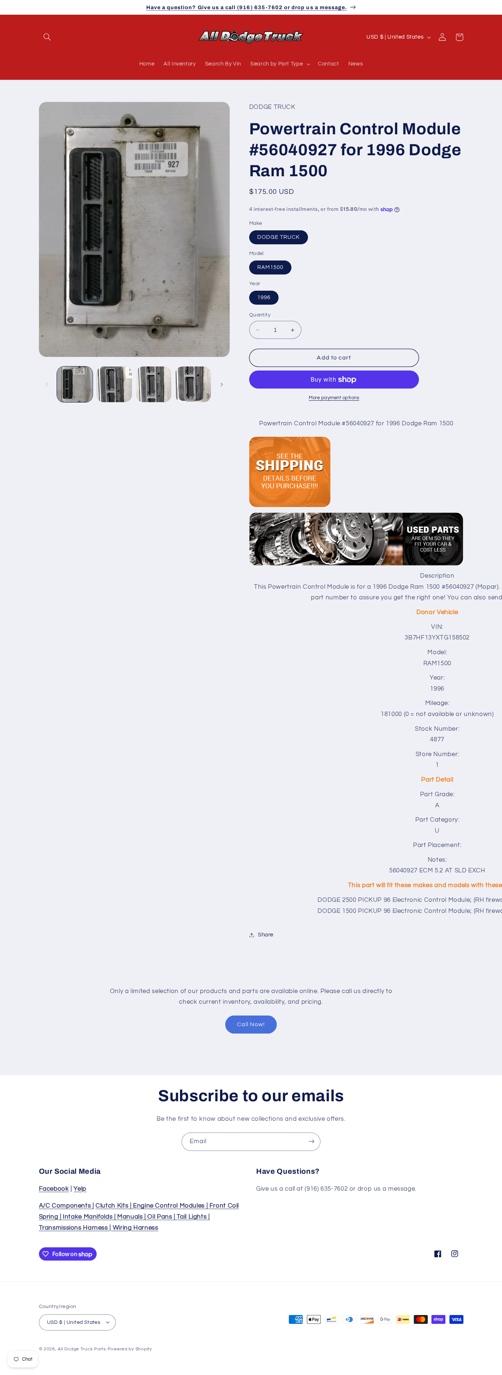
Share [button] (265, 935)
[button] (47, 37)
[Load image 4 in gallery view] (193, 384)
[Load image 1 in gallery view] (75, 384)
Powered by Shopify (130, 1349)
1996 (263, 297)
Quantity (259, 315)
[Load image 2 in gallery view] (114, 384)
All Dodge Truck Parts (82, 1349)
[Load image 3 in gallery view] (154, 384)
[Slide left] (47, 384)
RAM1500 (270, 267)
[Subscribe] (311, 1142)
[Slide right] (222, 384)
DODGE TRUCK (278, 237)
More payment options (334, 398)
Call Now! (251, 1024)
